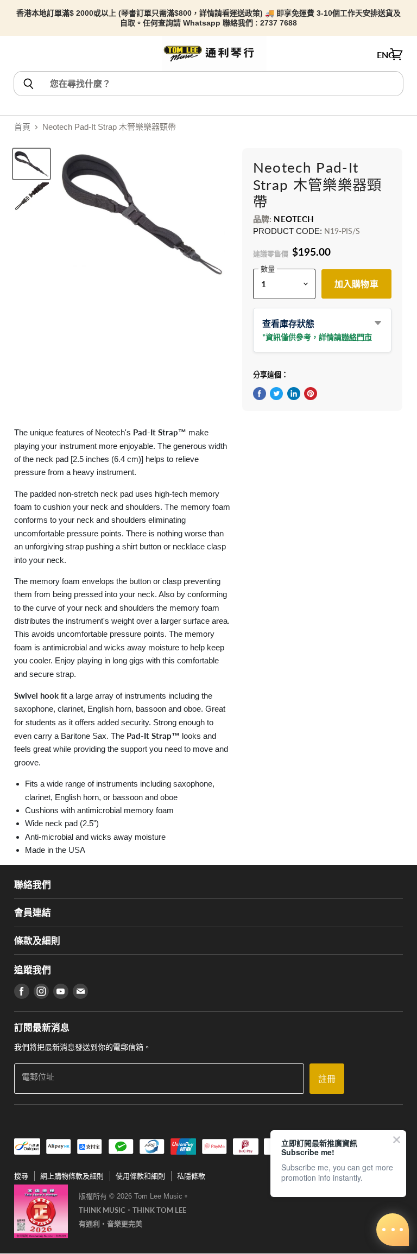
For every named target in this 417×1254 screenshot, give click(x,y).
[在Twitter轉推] (276, 393)
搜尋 (21, 1176)
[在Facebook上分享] (259, 393)
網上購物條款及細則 (72, 1176)
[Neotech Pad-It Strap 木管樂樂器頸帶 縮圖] (31, 164)
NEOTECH (294, 219)
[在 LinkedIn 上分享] (293, 393)
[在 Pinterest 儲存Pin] (310, 393)
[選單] (20, 54)
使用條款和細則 (140, 1176)
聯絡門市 (357, 336)
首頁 (22, 126)
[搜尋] (28, 83)
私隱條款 (191, 1176)
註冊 (327, 1078)
